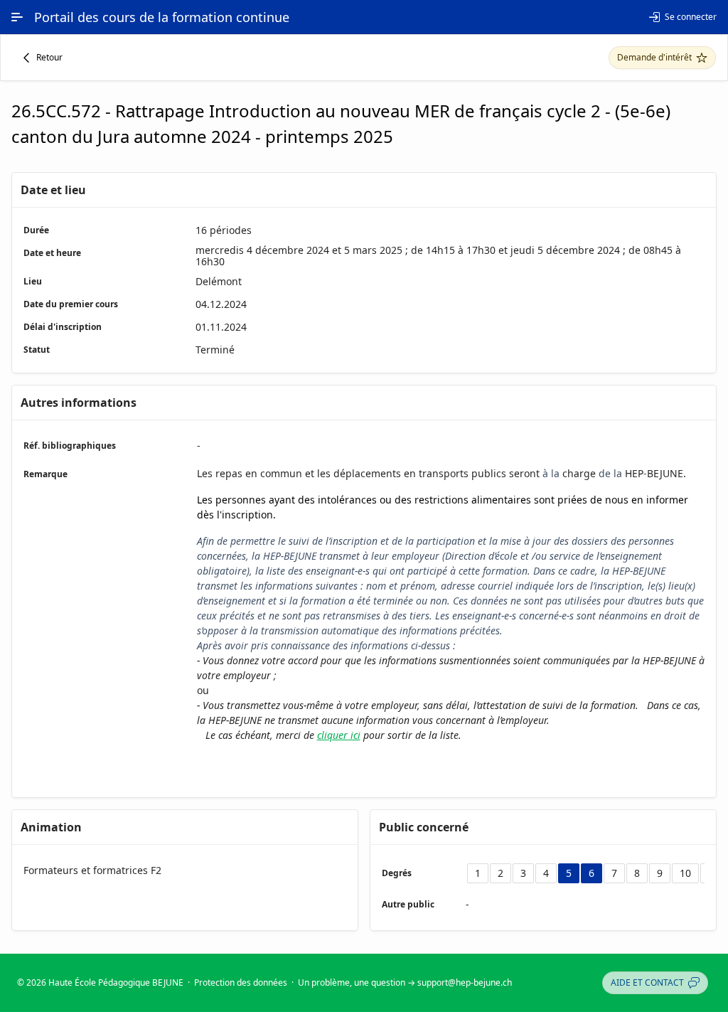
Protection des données (240, 982)
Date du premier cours (70, 304)
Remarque (45, 474)
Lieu (32, 281)
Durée (36, 230)
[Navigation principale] (17, 17)
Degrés (397, 873)
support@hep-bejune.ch (464, 982)
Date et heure (52, 253)
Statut (36, 349)
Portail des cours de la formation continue (161, 17)
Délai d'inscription (62, 327)
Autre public (408, 904)
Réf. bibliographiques (69, 446)
